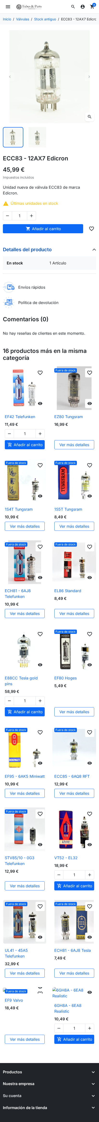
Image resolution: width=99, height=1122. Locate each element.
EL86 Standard (67, 590)
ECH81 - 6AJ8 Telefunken (18, 593)
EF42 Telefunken (20, 416)
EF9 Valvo (14, 1000)
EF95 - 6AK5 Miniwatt (25, 776)
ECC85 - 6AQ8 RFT (72, 776)
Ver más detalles (74, 444)
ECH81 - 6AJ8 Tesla (72, 950)
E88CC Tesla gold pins (21, 681)
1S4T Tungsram (19, 509)
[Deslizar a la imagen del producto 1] (13, 137)
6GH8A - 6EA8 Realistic (67, 1008)
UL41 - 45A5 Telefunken (16, 953)
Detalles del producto (27, 249)
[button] (73, 7)
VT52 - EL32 (66, 857)
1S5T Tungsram (68, 509)
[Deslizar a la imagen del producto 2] (37, 137)
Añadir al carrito (43, 228)
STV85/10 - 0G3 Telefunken (19, 860)
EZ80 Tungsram (68, 416)
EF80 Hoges (65, 678)
